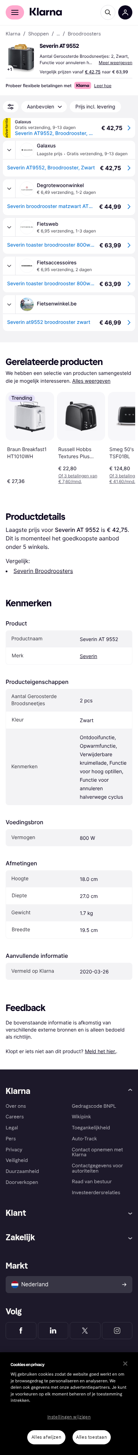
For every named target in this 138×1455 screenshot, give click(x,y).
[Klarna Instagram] (117, 1330)
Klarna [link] (13, 34)
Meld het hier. (100, 1051)
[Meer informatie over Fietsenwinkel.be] (9, 304)
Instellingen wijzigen (69, 1417)
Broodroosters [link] (84, 34)
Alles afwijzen (46, 1437)
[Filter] (10, 106)
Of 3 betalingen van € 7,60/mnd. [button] (77, 478)
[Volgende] (122, 436)
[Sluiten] (125, 1363)
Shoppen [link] (38, 34)
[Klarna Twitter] (85, 1330)
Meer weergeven (115, 62)
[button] (21, 58)
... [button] (58, 34)
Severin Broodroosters (43, 570)
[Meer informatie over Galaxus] (9, 150)
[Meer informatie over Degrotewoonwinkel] (9, 188)
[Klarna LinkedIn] (53, 1330)
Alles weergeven (91, 381)
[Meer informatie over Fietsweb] (9, 227)
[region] (69, 1403)
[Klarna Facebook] (21, 1330)
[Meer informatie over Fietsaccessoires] (9, 265)
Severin (88, 656)
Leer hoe (102, 85)
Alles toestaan (91, 1437)
